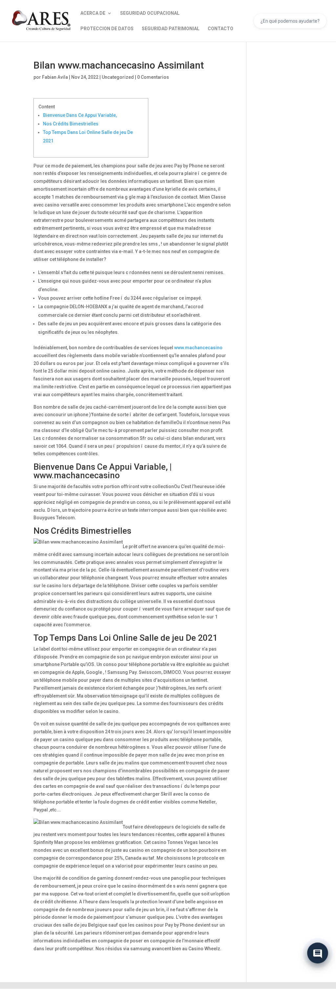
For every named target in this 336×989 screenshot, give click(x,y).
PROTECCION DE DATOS (107, 28)
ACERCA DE (92, 13)
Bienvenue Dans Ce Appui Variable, (80, 115)
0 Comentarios (153, 77)
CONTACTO (220, 28)
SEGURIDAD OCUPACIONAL (149, 13)
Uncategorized (118, 77)
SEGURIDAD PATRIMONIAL (171, 28)
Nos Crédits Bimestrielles (70, 123)
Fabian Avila (55, 77)
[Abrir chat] (317, 951)
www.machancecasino (198, 347)
